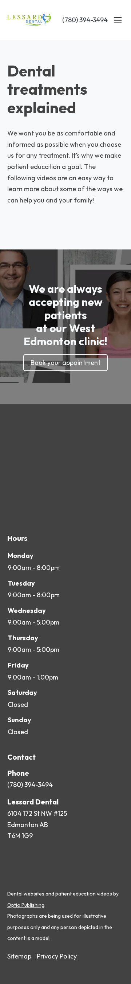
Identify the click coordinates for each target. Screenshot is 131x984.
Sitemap (19, 956)
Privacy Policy (57, 956)
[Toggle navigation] (117, 20)
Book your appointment (65, 362)
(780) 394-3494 (85, 20)
